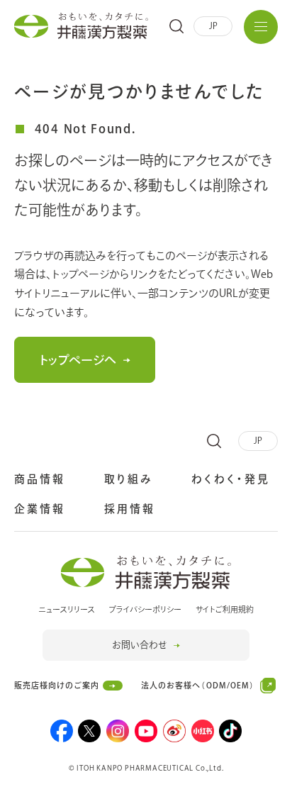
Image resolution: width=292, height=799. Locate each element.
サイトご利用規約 (225, 609)
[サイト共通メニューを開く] (261, 27)
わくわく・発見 (230, 479)
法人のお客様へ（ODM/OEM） (198, 688)
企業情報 (39, 508)
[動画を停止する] (267, 788)
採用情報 (129, 510)
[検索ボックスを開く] (176, 26)
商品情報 (39, 479)
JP (213, 25)
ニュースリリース (66, 609)
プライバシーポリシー (145, 609)
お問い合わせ (139, 644)
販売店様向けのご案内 (56, 685)
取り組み (128, 479)
